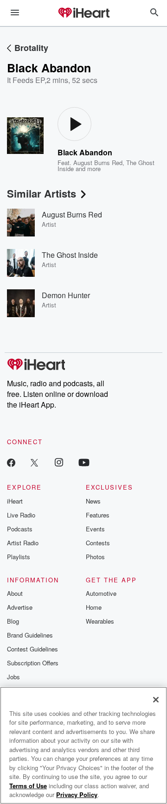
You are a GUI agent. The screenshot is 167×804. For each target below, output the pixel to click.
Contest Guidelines (32, 648)
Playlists (18, 556)
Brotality (31, 48)
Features (97, 514)
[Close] (156, 699)
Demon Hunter (66, 295)
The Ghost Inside (70, 254)
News (93, 501)
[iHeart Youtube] (84, 462)
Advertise (19, 607)
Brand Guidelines (30, 635)
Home (94, 607)
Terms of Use (28, 785)
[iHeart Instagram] (59, 462)
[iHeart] (83, 13)
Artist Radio (23, 542)
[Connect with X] (34, 462)
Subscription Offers (32, 662)
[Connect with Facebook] (11, 462)
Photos (95, 556)
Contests (98, 542)
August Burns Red (97, 162)
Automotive (101, 593)
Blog (13, 621)
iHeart (15, 501)
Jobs (13, 676)
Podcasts (19, 528)
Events (95, 528)
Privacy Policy (76, 794)
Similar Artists (41, 193)
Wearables (100, 621)
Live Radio (21, 514)
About (15, 593)
